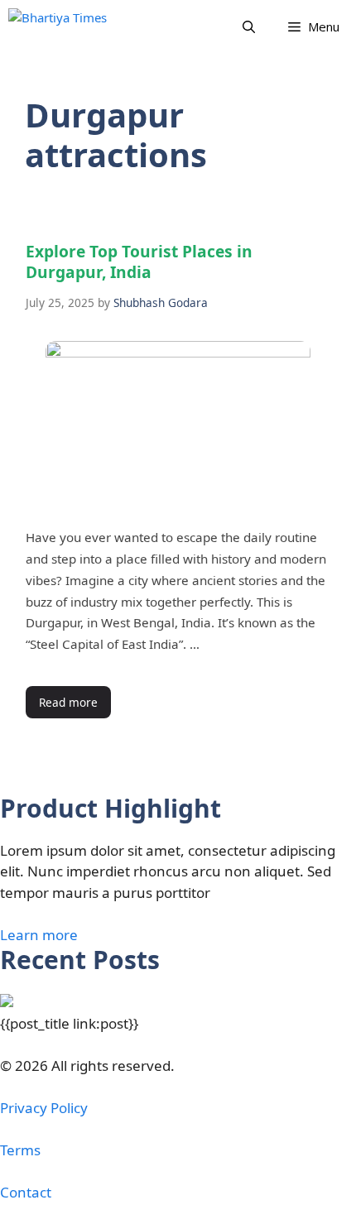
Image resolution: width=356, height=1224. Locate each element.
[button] (249, 27)
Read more (68, 702)
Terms (20, 1149)
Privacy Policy (44, 1107)
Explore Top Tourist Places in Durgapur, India (139, 261)
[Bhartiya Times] (75, 27)
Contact (25, 1192)
